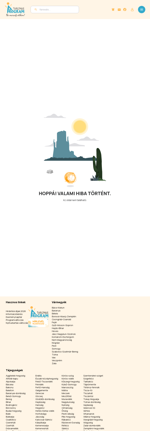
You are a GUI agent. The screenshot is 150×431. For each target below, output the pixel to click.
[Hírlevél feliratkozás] (113, 9)
